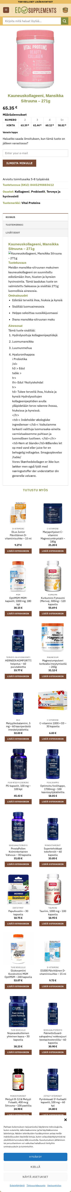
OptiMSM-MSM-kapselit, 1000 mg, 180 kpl (18, 601)
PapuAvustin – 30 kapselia (18, 913)
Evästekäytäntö (17, 1185)
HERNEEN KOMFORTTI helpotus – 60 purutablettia (18, 664)
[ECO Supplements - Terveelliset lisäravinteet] (36, 10)
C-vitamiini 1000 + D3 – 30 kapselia (53, 725)
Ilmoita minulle (19, 163)
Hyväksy (35, 1156)
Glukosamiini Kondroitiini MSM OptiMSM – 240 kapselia (18, 974)
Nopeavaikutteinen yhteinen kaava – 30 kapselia (18, 1036)
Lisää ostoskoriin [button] (18, 551)
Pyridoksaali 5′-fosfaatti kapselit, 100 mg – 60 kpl (52, 1102)
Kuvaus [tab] (10, 217)
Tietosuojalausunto (36, 1185)
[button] (65, 1120)
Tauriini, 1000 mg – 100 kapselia (53, 913)
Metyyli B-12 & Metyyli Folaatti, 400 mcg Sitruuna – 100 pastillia (18, 1102)
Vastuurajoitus (54, 1185)
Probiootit (38, 191)
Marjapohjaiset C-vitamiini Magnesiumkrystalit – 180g (53, 536)
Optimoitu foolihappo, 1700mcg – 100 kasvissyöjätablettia (53, 789)
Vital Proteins (30, 203)
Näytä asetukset (35, 1177)
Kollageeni (22, 191)
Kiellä (35, 1166)
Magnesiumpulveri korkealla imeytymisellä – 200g (52, 664)
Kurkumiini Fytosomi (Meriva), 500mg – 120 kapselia (53, 601)
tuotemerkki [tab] (14, 224)
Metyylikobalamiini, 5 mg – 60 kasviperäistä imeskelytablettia (18, 726)
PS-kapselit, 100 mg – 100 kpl (18, 787)
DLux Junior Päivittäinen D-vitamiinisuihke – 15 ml (18, 535)
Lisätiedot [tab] (13, 232)
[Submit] (64, 20)
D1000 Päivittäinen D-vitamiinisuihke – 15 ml (53, 972)
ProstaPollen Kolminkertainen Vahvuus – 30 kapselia (18, 852)
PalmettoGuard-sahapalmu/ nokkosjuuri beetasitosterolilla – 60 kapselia (52, 1038)
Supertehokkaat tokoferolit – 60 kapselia (53, 852)
